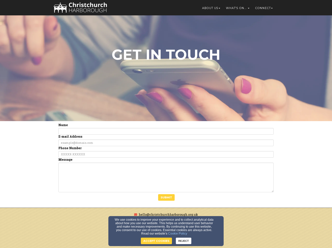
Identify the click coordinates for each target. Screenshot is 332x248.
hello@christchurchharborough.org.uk (168, 214)
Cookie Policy (177, 233)
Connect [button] (263, 8)
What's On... (236, 8)
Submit (166, 197)
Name (63, 125)
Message (65, 159)
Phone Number (70, 148)
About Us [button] (210, 8)
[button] (237, 8)
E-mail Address (70, 136)
